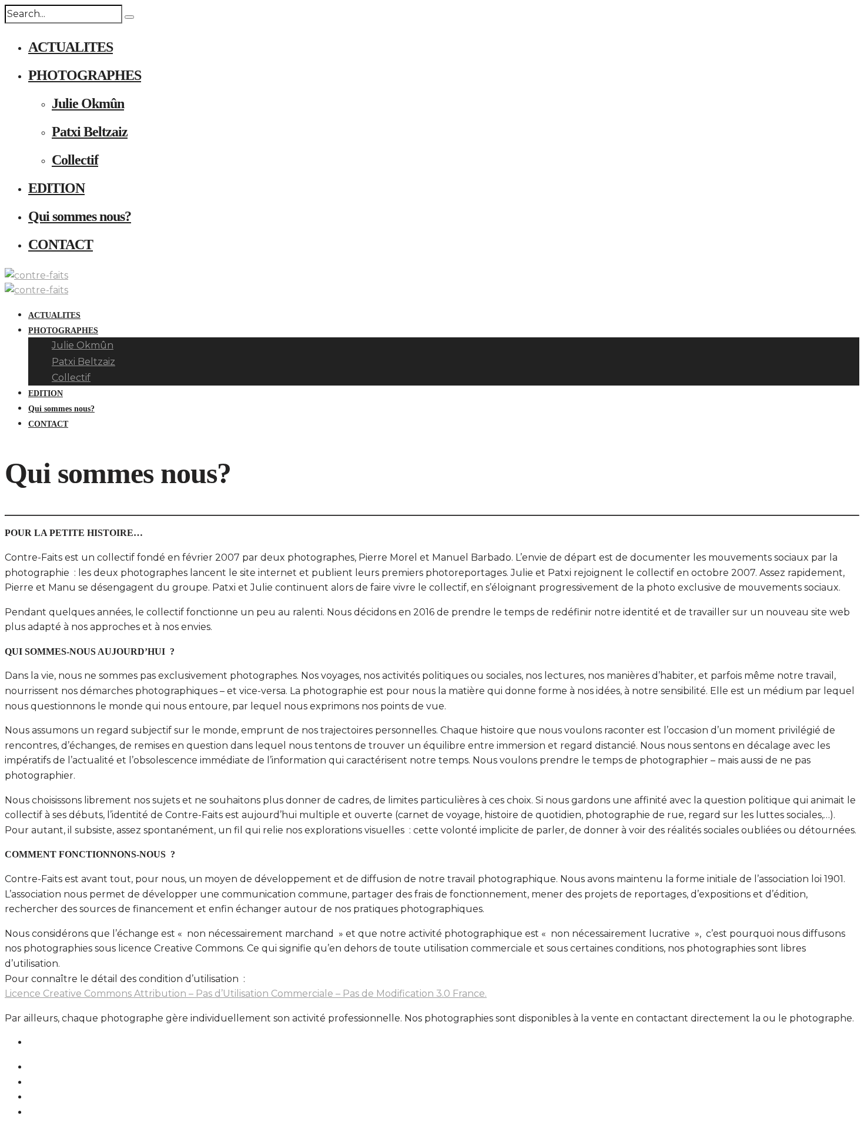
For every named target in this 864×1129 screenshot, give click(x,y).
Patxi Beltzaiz (90, 131)
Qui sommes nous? (79, 216)
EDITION (56, 188)
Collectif (75, 159)
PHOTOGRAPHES (84, 75)
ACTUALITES (70, 47)
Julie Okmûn (88, 103)
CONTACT (60, 244)
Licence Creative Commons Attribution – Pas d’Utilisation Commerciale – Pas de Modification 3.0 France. (246, 993)
